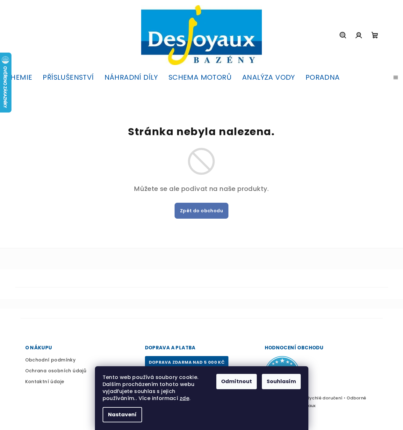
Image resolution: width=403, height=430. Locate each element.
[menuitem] (18, 77)
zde (184, 398)
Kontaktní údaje (44, 381)
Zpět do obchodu (201, 211)
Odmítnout (236, 381)
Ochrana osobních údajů (56, 371)
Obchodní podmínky (50, 360)
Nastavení (122, 414)
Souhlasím (281, 381)
